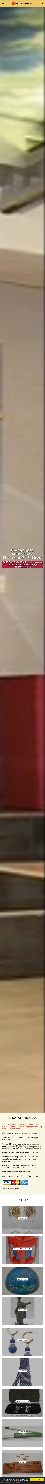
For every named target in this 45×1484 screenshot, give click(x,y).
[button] (2, 3)
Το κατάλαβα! (37, 1480)
